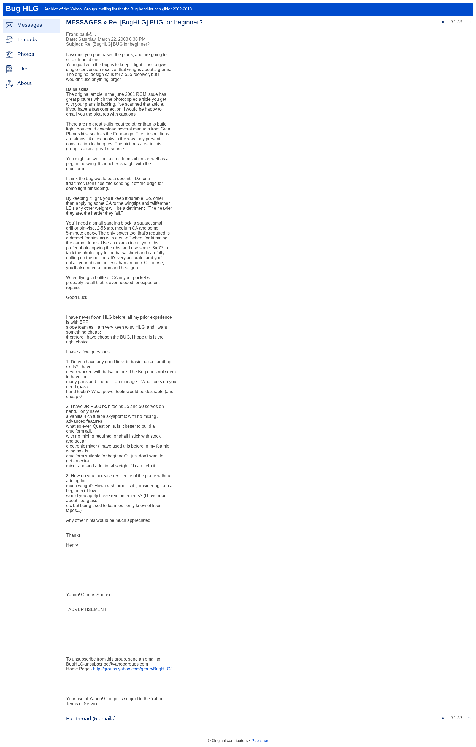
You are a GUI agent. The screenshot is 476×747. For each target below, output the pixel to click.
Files (23, 69)
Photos (25, 54)
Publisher (259, 740)
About (24, 83)
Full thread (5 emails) (91, 718)
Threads (27, 39)
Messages (29, 25)
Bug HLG (22, 8)
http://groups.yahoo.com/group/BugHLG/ (132, 669)
